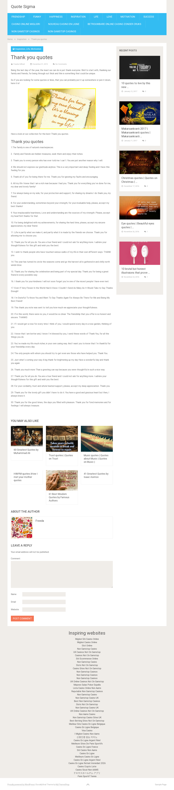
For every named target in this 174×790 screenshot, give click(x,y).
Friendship (18, 16)
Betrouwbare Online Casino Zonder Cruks (114, 24)
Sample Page (161, 784)
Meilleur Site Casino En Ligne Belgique (87, 724)
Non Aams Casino (87, 714)
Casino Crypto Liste (87, 766)
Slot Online (87, 645)
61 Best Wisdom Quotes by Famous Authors (59, 497)
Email (13, 602)
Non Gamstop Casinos (26, 31)
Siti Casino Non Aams (87, 750)
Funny (37, 16)
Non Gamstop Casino (87, 649)
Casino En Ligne (87, 753)
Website (15, 609)
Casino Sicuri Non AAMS (87, 769)
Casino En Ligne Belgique (87, 727)
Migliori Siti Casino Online (87, 639)
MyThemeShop (62, 784)
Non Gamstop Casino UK (87, 698)
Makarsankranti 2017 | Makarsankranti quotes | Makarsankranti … (135, 132)
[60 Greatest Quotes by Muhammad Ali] (27, 436)
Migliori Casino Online (87, 642)
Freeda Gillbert (19, 64)
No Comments (61, 64)
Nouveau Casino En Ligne (63, 24)
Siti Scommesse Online (87, 658)
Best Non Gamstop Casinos (87, 701)
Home (10, 39)
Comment (15, 558)
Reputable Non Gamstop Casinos (87, 691)
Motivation (128, 16)
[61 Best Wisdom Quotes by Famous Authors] (62, 480)
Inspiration (78, 16)
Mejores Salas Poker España (87, 685)
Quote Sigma (23, 6)
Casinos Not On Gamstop (87, 655)
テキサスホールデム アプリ (87, 773)
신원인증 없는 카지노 (87, 737)
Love (109, 16)
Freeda (39, 520)
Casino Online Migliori (26, 24)
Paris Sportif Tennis (87, 776)
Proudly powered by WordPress (21, 784)
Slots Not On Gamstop (87, 665)
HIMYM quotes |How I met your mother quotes (26, 477)
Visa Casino (87, 730)
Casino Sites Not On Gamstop (87, 668)
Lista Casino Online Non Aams (87, 688)
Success (148, 16)
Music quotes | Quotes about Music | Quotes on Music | (96, 458)
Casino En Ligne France (87, 747)
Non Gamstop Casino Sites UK (87, 717)
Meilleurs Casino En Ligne (87, 756)
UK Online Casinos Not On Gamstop (87, 681)
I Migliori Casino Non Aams (87, 734)
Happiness (56, 16)
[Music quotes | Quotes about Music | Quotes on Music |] (97, 439)
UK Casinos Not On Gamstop (87, 652)
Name (13, 594)
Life (96, 16)
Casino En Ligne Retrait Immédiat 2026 (87, 763)
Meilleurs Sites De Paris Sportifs (87, 743)
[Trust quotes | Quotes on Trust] (62, 439)
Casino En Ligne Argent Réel (87, 740)
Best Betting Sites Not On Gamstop (87, 720)
